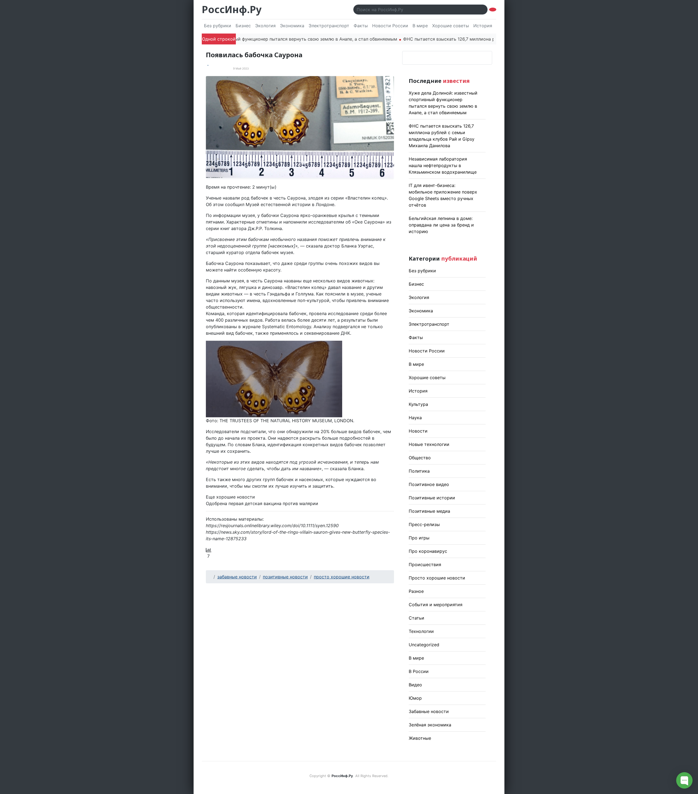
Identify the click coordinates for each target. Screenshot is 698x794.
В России (419, 671)
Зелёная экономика (430, 724)
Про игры (419, 538)
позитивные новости (285, 576)
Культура (418, 404)
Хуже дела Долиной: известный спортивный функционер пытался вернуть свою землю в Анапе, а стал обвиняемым (249, 39)
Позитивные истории (432, 497)
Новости (418, 431)
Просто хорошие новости (437, 578)
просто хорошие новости (341, 576)
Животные (420, 738)
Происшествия (425, 564)
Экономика (292, 25)
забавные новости (237, 576)
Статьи (416, 618)
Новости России (390, 25)
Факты (361, 25)
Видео (415, 684)
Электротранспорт (329, 25)
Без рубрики (217, 25)
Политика (419, 471)
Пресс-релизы (424, 524)
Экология (265, 25)
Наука (415, 417)
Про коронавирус (428, 551)
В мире (420, 25)
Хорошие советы (450, 25)
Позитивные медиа (429, 511)
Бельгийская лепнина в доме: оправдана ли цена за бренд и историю (441, 225)
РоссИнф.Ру (231, 9)
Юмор (415, 698)
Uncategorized (424, 644)
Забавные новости (429, 711)
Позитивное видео (429, 484)
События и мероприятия (435, 604)
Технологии (421, 631)
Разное (416, 591)
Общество (420, 457)
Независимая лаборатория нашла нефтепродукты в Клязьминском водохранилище (443, 165)
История (482, 25)
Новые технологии (429, 444)
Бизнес (243, 25)
